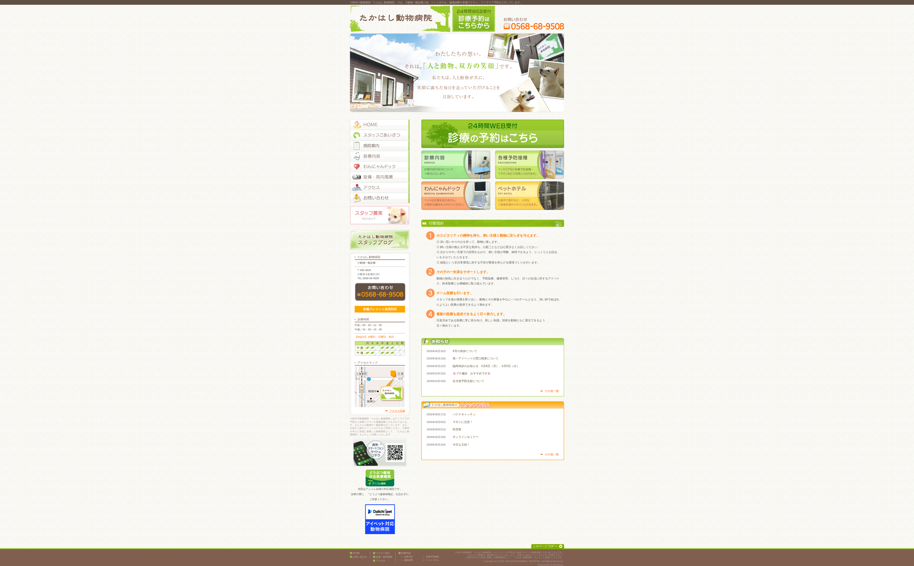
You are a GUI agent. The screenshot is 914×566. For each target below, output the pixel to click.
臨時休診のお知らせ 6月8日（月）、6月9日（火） (486, 366)
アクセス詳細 (397, 410)
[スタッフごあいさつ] (380, 135)
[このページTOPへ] (547, 546)
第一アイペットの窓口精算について (475, 358)
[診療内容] (380, 156)
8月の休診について (465, 351)
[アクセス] (380, 187)
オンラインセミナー (465, 437)
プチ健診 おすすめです (471, 373)
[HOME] (380, 124)
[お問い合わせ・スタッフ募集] (380, 198)
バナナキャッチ (463, 414)
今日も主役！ (461, 444)
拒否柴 (457, 429)
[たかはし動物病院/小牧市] (400, 19)
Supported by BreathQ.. (551, 564)
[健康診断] (380, 166)
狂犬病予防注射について (468, 381)
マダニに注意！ (463, 422)
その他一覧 (552, 391)
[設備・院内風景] (380, 177)
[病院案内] (380, 145)
